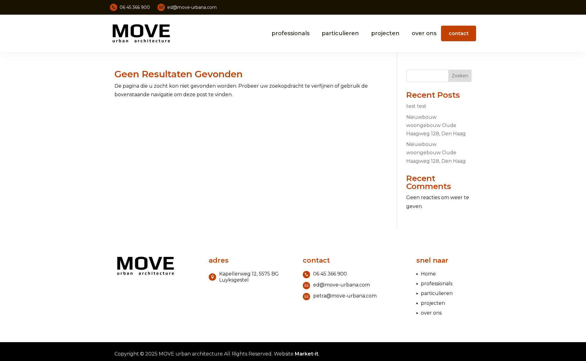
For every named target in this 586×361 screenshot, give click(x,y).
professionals (290, 33)
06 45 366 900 (135, 7)
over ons (424, 33)
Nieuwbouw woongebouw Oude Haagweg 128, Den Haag (436, 125)
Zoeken (460, 75)
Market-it (306, 354)
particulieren (340, 33)
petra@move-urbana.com (345, 296)
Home (428, 274)
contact (458, 33)
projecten (385, 33)
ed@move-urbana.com (192, 7)
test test (416, 106)
